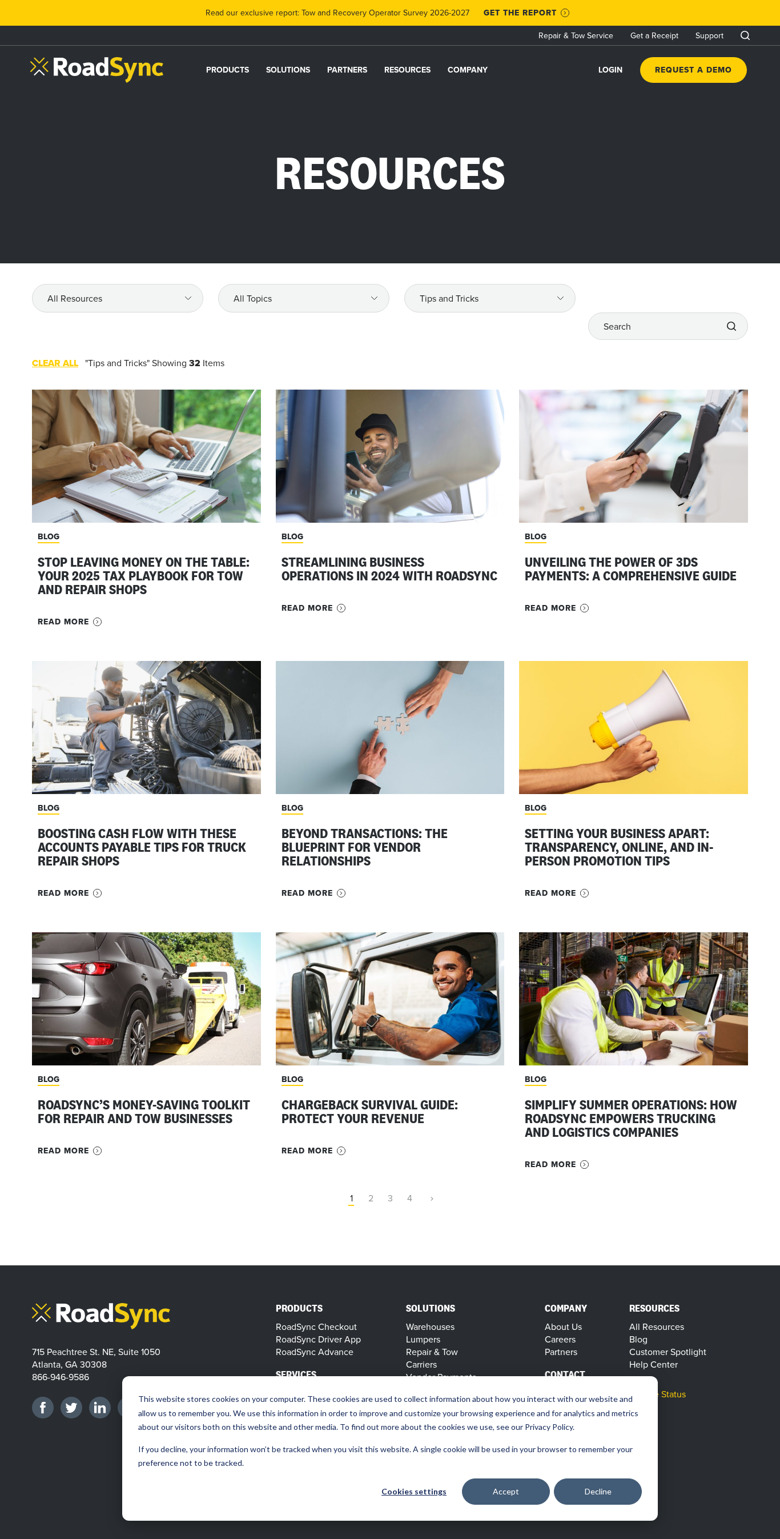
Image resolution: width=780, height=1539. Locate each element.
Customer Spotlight (667, 1351)
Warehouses (430, 1326)
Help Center (653, 1364)
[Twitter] (71, 1407)
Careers (560, 1339)
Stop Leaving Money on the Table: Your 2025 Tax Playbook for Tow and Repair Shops (144, 575)
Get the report (520, 13)
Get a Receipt (654, 35)
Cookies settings (414, 1491)
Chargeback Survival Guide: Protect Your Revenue (370, 1111)
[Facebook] (43, 1407)
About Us (563, 1326)
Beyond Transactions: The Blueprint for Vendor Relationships (365, 846)
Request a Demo (693, 69)
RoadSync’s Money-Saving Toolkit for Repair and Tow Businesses (144, 1111)
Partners (347, 70)
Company (468, 70)
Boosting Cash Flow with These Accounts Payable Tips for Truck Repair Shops (142, 846)
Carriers (421, 1364)
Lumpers (423, 1339)
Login (610, 70)
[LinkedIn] (100, 1407)
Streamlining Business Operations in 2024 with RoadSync (389, 568)
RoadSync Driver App (318, 1339)
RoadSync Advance (314, 1351)
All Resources (656, 1326)
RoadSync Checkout (316, 1326)
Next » (429, 1199)
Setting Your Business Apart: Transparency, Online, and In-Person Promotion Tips (619, 846)
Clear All (55, 363)
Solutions (288, 70)
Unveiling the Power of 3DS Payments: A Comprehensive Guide (632, 568)
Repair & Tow (432, 1351)
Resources (407, 70)
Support (709, 35)
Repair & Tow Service (575, 35)
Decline (598, 1491)
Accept (506, 1491)
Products (227, 70)
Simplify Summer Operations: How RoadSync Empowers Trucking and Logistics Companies (631, 1118)
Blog (638, 1339)
